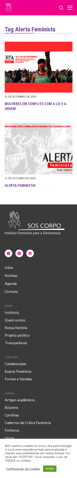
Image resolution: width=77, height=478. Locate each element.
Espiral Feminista (18, 371)
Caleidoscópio (15, 364)
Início (9, 267)
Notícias (11, 275)
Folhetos (12, 430)
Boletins (11, 407)
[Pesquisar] (61, 8)
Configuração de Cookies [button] (23, 469)
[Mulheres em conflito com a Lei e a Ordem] (38, 67)
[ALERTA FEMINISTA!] (38, 148)
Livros (9, 438)
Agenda (11, 283)
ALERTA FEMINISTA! (20, 185)
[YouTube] (19, 253)
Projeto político (17, 335)
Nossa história (16, 328)
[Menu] (69, 7)
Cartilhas (12, 415)
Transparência (16, 343)
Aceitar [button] (50, 468)
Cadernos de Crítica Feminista (28, 423)
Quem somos (15, 320)
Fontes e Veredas (18, 379)
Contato (11, 291)
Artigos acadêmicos (20, 400)
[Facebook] (30, 253)
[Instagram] (9, 253)
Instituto (12, 312)
